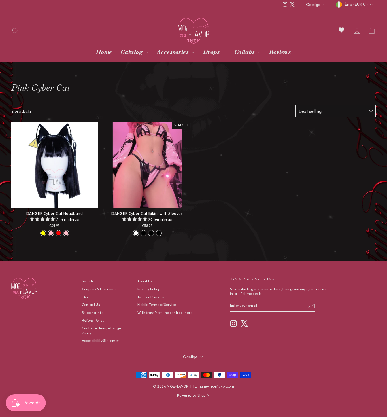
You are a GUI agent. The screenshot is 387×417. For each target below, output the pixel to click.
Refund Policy (93, 320)
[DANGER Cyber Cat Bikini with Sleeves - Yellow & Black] (158, 233)
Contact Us (91, 304)
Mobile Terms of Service (156, 304)
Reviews (280, 52)
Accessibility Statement (101, 340)
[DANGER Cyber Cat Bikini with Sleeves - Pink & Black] (143, 233)
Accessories (173, 52)
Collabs (245, 52)
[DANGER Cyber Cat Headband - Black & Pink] (66, 233)
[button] (43, 219)
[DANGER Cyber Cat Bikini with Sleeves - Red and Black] (151, 233)
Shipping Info (93, 312)
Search (87, 281)
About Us (144, 281)
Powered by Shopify (193, 395)
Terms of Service (151, 297)
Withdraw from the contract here (165, 312)
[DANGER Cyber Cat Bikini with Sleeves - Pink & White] (136, 233)
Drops (212, 52)
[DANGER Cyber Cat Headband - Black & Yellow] (43, 233)
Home (104, 52)
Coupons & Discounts (99, 289)
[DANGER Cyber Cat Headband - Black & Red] (58, 233)
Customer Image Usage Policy (101, 330)
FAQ (85, 297)
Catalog (132, 52)
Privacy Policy (148, 289)
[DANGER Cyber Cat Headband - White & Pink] (51, 233)
